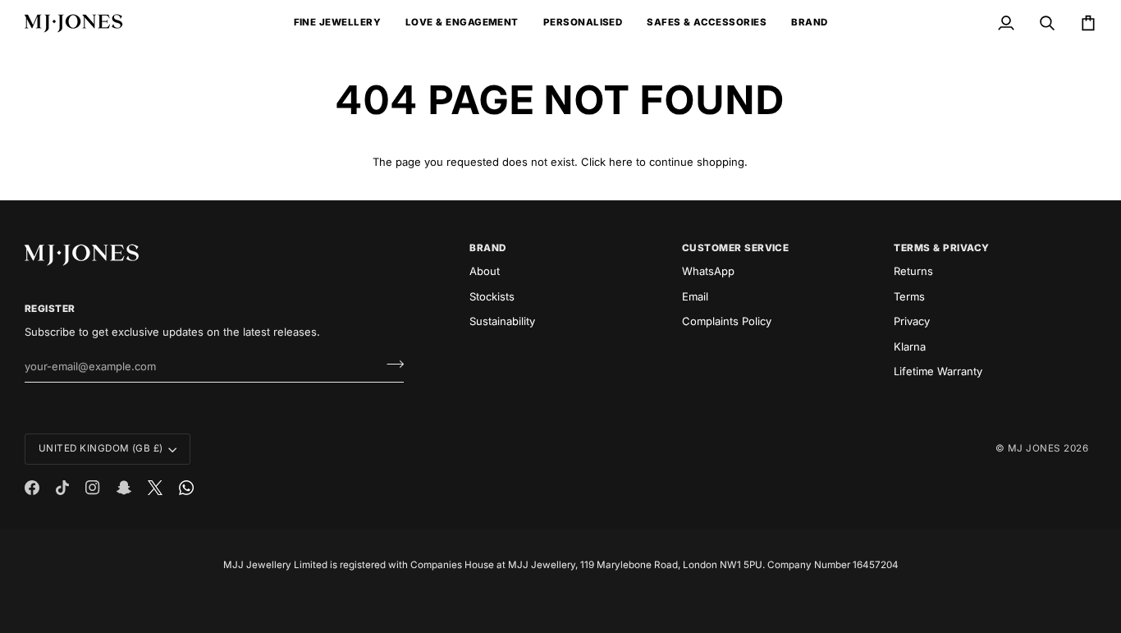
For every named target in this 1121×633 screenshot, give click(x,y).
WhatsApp (708, 271)
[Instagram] (92, 487)
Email (695, 296)
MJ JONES (1034, 448)
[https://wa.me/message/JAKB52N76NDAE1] (186, 487)
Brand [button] (487, 248)
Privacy (912, 321)
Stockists (492, 296)
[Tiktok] (62, 487)
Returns (913, 271)
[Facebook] (32, 487)
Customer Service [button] (735, 248)
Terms (909, 296)
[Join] (390, 364)
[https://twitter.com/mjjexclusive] (155, 487)
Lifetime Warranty (938, 371)
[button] (337, 23)
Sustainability (502, 321)
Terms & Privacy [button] (941, 248)
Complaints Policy (726, 321)
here (621, 161)
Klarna (910, 346)
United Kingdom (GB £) (101, 448)
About (484, 271)
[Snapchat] (124, 487)
